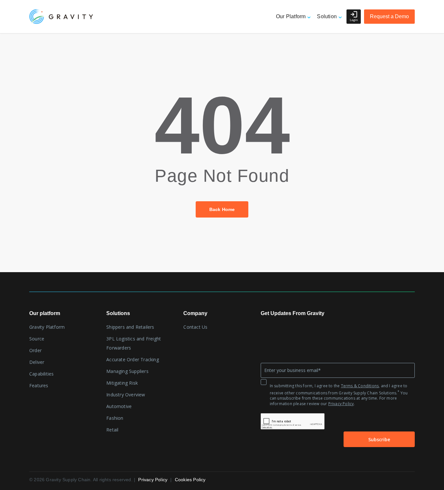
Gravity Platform (47, 327)
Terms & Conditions (360, 386)
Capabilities (41, 374)
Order (35, 350)
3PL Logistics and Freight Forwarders (133, 343)
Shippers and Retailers (130, 327)
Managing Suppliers (127, 371)
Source (36, 339)
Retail (112, 430)
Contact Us (195, 327)
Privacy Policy (341, 403)
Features (38, 385)
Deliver (36, 362)
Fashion (114, 418)
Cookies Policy (190, 479)
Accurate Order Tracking (132, 359)
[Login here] (353, 16)
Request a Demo (389, 16)
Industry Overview (125, 394)
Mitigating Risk (122, 383)
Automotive (119, 406)
